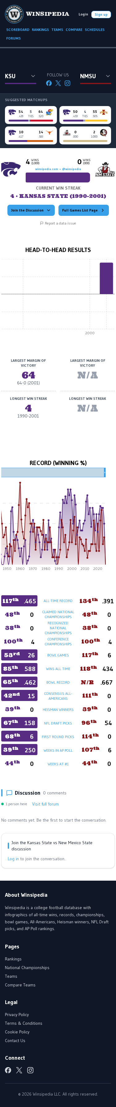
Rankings (13, 959)
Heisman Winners (58, 709)
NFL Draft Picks (58, 723)
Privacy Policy (17, 1014)
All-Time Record (58, 600)
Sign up (101, 14)
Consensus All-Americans (58, 696)
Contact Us (15, 1040)
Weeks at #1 (58, 764)
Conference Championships (58, 641)
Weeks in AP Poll (58, 750)
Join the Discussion (27, 210)
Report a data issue (60, 223)
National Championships (27, 967)
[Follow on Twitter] (58, 83)
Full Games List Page (80, 210)
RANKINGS (40, 29)
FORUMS (13, 38)
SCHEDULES (95, 29)
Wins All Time (58, 668)
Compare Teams (20, 985)
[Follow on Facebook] (49, 83)
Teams (11, 976)
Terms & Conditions (23, 1023)
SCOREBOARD (17, 29)
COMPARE (74, 29)
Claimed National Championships (58, 614)
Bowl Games (58, 655)
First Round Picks (58, 736)
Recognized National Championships (58, 628)
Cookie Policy (17, 1032)
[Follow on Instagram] (67, 83)
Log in (13, 858)
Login (83, 14)
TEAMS (57, 29)
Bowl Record (58, 682)
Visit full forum (45, 804)
